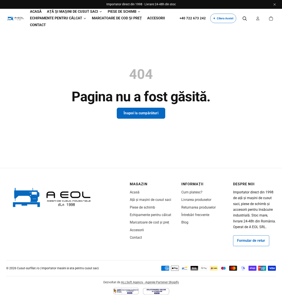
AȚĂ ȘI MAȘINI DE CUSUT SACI (72, 11)
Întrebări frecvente (195, 215)
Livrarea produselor (196, 200)
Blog (184, 222)
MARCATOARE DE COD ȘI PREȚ (117, 18)
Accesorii (137, 230)
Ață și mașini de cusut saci (150, 200)
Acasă (134, 192)
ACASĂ (36, 11)
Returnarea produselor (198, 207)
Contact (136, 237)
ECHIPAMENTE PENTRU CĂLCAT (56, 18)
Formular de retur (251, 240)
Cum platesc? (191, 192)
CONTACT (38, 25)
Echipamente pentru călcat (150, 215)
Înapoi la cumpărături (141, 113)
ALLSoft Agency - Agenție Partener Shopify (150, 282)
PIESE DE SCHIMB (122, 11)
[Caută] (244, 18)
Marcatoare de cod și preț (149, 222)
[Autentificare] (258, 18)
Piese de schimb (142, 207)
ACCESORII (156, 18)
